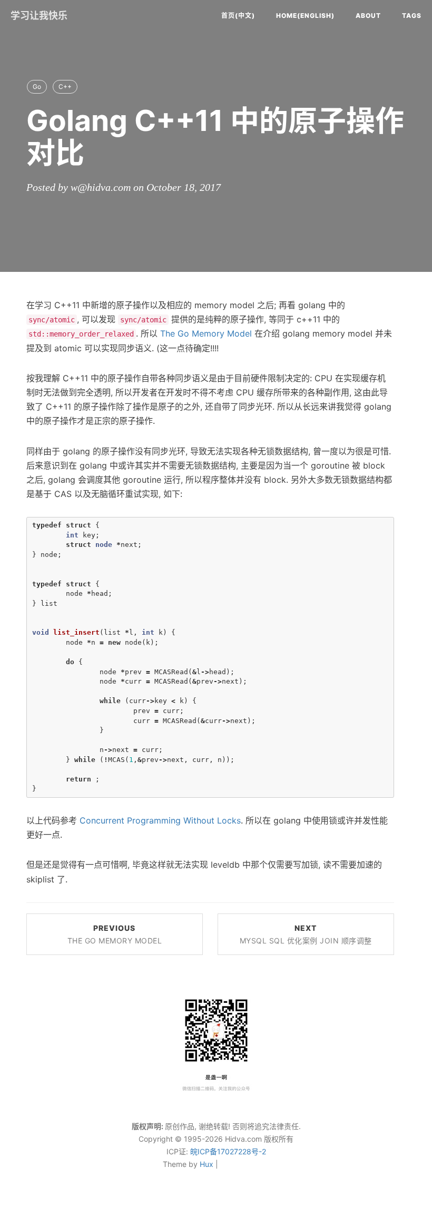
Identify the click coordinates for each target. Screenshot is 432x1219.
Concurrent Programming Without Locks (160, 820)
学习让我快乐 (39, 15)
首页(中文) (238, 15)
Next (306, 934)
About (368, 15)
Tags (411, 15)
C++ (65, 86)
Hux (206, 1164)
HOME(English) (305, 15)
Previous (114, 934)
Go (37, 86)
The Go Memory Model (206, 333)
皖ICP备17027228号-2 (228, 1151)
